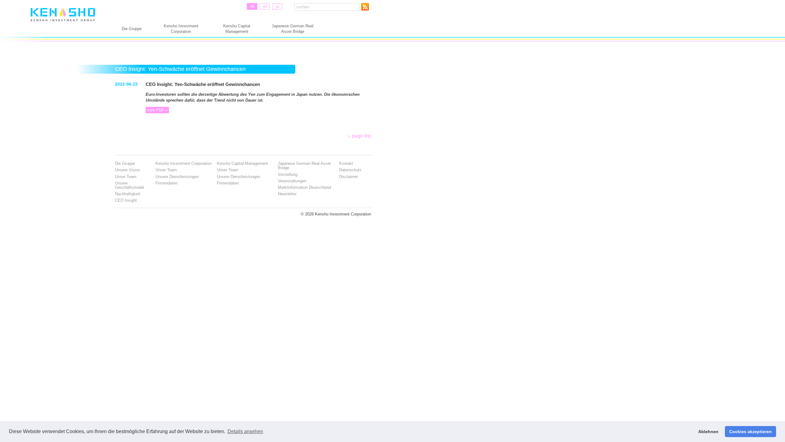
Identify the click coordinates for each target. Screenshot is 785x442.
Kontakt (346, 163)
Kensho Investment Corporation (181, 29)
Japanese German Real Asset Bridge (292, 29)
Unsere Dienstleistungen (177, 176)
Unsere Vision (127, 170)
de (252, 6)
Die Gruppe (132, 28)
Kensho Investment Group (63, 21)
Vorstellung (287, 174)
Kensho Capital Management (236, 29)
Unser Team (125, 176)
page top (361, 135)
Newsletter (287, 194)
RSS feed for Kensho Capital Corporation (366, 6)
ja (277, 6)
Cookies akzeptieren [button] (750, 431)
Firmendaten (166, 183)
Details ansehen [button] (245, 431)
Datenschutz (350, 170)
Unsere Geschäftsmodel (129, 185)
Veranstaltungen (292, 181)
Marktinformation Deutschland (304, 187)
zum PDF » (157, 110)
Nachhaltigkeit (127, 194)
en (265, 6)
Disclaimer (348, 176)
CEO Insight (126, 200)
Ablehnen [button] (708, 431)
